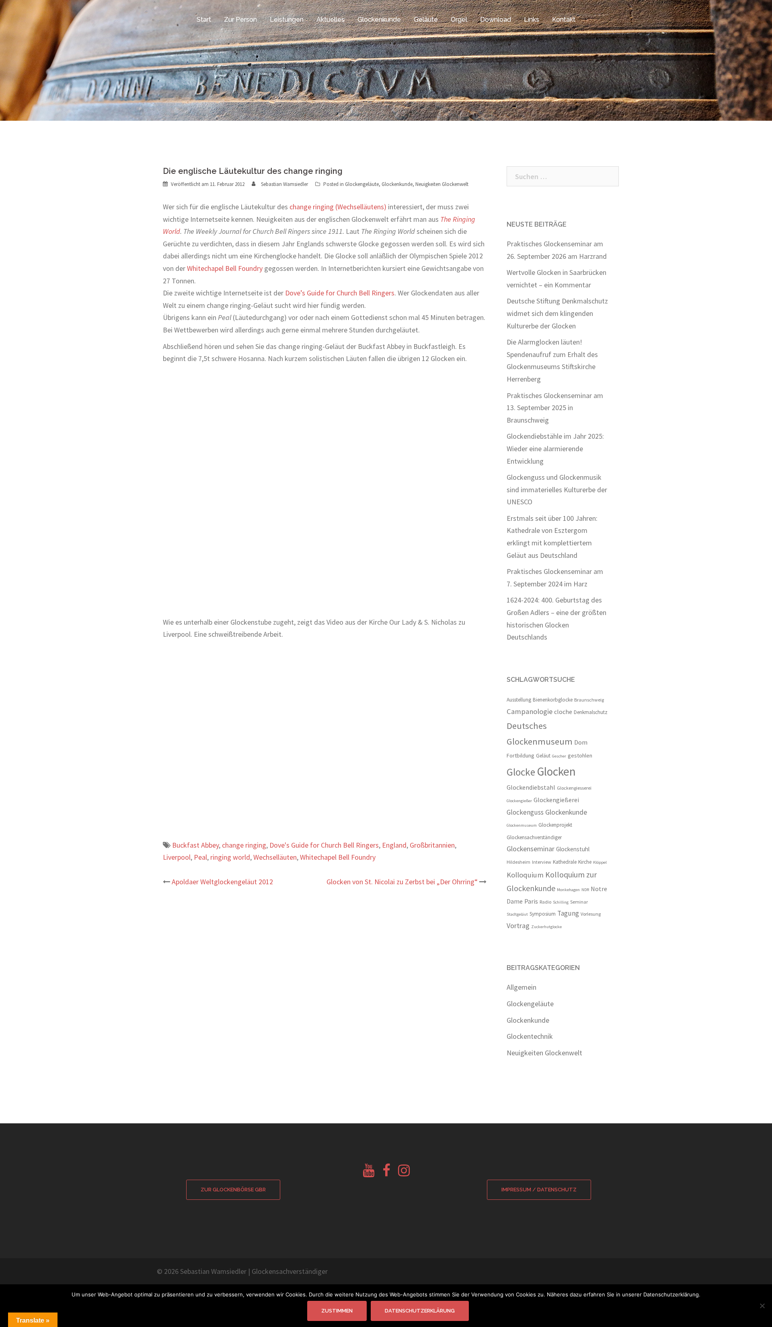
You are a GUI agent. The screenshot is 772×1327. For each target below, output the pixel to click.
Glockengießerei (556, 800)
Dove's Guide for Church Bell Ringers (324, 845)
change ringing (244, 845)
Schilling (561, 902)
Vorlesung (591, 914)
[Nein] (762, 1306)
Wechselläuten (275, 857)
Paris (531, 901)
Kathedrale (565, 862)
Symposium (543, 913)
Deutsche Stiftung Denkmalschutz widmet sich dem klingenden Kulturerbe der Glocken (557, 313)
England (394, 845)
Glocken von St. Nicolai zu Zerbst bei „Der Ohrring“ (402, 881)
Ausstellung (519, 699)
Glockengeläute (362, 184)
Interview (541, 862)
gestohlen (580, 755)
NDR (585, 889)
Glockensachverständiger (534, 837)
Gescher (559, 756)
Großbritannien (432, 845)
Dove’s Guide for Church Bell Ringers (339, 292)
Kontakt (563, 19)
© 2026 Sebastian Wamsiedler (201, 1271)
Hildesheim (518, 862)
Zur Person (240, 19)
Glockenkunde (379, 19)
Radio (545, 902)
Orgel (459, 19)
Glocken (556, 771)
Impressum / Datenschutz (539, 1190)
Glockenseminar (530, 848)
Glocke (521, 772)
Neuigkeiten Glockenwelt (441, 184)
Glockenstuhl (572, 849)
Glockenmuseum (522, 825)
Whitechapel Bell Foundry (225, 268)
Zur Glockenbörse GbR (233, 1190)
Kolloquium (525, 874)
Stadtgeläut (517, 914)
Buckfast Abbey (195, 845)
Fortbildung (520, 755)
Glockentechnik (530, 1036)
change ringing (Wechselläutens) (338, 206)
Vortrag (518, 925)
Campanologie (529, 711)
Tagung (568, 913)
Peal (200, 857)
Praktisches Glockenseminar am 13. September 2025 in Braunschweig (555, 408)
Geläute (426, 19)
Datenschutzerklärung (420, 1311)
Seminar (579, 902)
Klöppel (600, 862)
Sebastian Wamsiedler (284, 184)
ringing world (230, 857)
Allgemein (521, 987)
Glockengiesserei (574, 788)
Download (495, 19)
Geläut (543, 755)
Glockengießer (519, 800)
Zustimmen (337, 1311)
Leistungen (287, 19)
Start (204, 19)
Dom (580, 742)
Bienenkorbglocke (553, 699)
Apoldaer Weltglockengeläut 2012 (222, 881)
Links (531, 19)
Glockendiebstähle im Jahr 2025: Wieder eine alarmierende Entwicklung (555, 448)
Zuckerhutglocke (546, 926)
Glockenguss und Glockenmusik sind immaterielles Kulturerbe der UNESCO (557, 489)
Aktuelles (330, 19)
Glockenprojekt (555, 824)
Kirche (584, 862)
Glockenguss (525, 812)
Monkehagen (568, 889)
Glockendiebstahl (531, 787)
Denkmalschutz (591, 712)
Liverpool (177, 857)
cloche (563, 712)
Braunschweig (589, 700)
